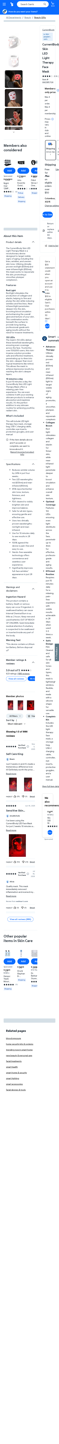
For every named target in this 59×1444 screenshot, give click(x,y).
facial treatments (14, 1061)
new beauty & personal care (19, 1055)
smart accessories (14, 1084)
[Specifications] (33, 464)
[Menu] (4, 4)
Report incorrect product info (22, 453)
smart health (12, 1066)
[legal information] (52, 119)
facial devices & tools (16, 1089)
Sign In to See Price (47, 214)
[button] (10, 705)
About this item (13, 236)
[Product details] (33, 241)
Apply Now (47, 326)
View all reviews (16, 678)
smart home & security (16, 1072)
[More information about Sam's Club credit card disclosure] (46, 321)
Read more (11, 773)
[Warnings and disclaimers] (33, 588)
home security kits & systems (19, 1044)
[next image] (13, 132)
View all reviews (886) (20, 919)
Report (32, 796)
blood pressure (13, 1038)
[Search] (44, 4)
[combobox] (33, 4)
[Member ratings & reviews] (33, 661)
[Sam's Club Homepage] (12, 4)
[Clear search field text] (41, 4)
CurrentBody (48, 29)
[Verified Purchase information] (28, 746)
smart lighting (12, 1078)
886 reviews (24, 673)
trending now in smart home (19, 1049)
